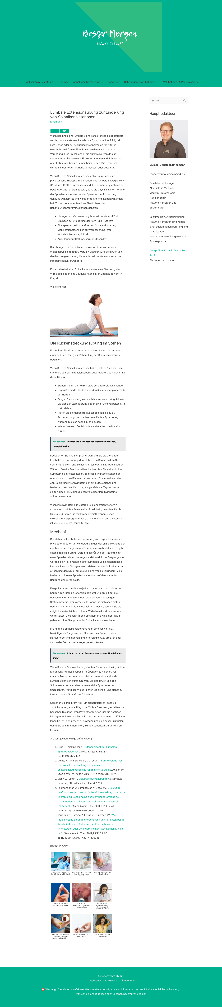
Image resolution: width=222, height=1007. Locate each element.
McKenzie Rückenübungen (93, 778)
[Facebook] (54, 131)
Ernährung (56, 121)
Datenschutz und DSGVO (102, 980)
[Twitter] (64, 131)
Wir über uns (127, 980)
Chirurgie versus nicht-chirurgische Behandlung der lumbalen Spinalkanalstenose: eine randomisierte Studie (91, 765)
